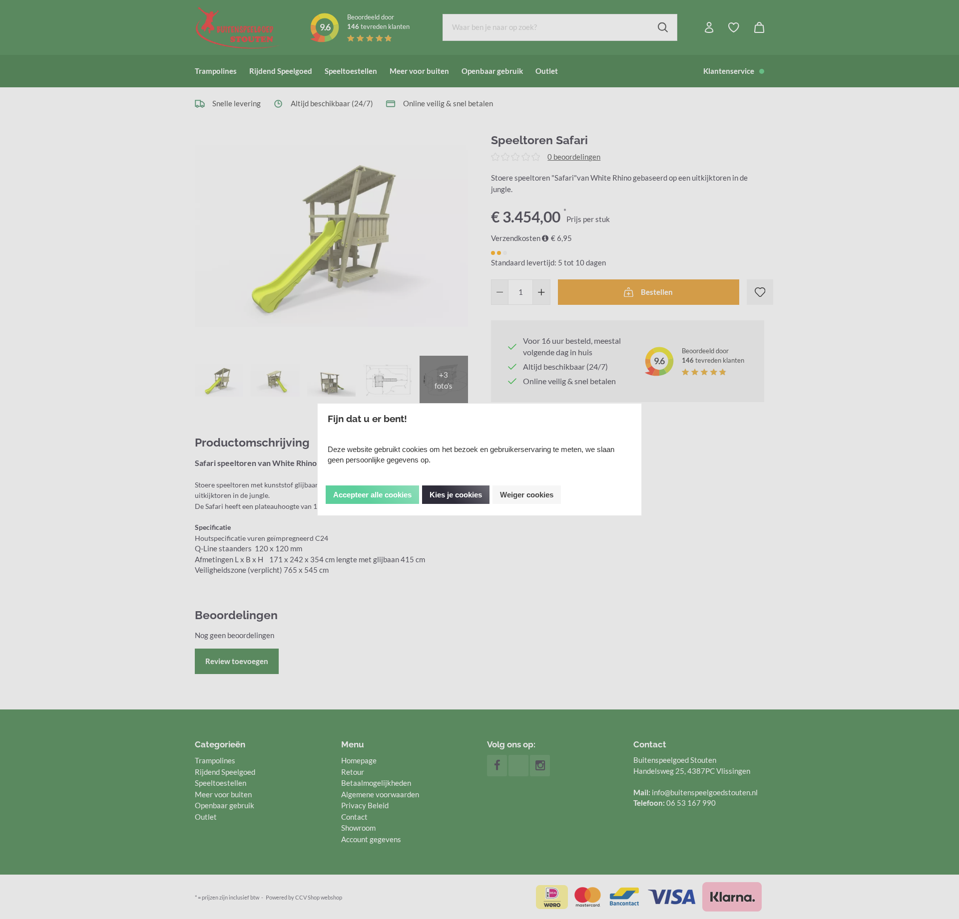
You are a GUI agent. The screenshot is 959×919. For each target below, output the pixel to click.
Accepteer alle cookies (372, 494)
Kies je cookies (456, 494)
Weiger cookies (526, 494)
